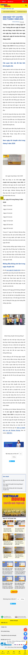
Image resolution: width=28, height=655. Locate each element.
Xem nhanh (6, 476)
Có (20, 453)
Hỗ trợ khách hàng (5, 631)
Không (14, 457)
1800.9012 (9, 433)
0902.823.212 (4, 622)
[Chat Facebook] (25, 638)
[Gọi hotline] (25, 629)
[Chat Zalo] (25, 634)
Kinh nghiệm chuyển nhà (9, 11)
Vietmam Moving (15, 21)
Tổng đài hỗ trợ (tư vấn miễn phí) (8, 635)
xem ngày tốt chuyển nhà (13, 270)
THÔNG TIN (3, 627)
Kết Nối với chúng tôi (6, 639)
